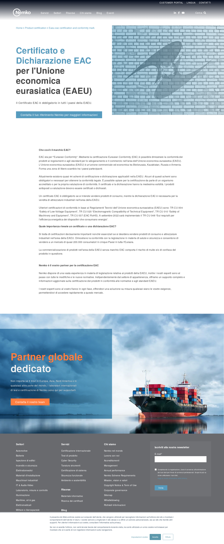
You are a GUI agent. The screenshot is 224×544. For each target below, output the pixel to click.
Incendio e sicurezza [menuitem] (26, 465)
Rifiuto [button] (168, 537)
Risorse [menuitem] (70, 13)
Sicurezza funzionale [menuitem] (72, 475)
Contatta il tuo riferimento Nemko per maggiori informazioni (59, 115)
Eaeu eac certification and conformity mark (71, 28)
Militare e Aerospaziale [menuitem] (28, 509)
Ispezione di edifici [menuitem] (25, 460)
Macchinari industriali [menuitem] (27, 480)
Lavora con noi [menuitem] (111, 455)
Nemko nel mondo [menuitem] (113, 450)
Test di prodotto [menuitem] (69, 455)
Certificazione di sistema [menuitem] (74, 470)
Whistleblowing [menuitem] (111, 500)
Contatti (205, 2)
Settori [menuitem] (57, 13)
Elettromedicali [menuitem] (23, 504)
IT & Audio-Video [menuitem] (24, 485)
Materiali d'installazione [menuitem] (28, 475)
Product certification (35, 28)
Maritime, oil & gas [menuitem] (25, 500)
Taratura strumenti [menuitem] (70, 465)
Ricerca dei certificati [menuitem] (72, 500)
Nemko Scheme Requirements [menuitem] (119, 475)
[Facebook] (179, 13)
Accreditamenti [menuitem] (111, 460)
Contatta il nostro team (30, 402)
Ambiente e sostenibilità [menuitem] (73, 480)
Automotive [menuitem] (22, 450)
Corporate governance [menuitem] (115, 490)
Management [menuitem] (111, 465)
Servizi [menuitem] (45, 13)
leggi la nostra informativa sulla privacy (172, 478)
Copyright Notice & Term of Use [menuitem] (120, 485)
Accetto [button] (155, 537)
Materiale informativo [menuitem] (72, 495)
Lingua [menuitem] (191, 2)
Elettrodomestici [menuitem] (24, 470)
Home (19, 28)
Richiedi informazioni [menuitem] (115, 504)
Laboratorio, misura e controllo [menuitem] (32, 490)
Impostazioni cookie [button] (139, 537)
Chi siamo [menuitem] (86, 13)
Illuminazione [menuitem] (23, 495)
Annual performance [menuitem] (114, 470)
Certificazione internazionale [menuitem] (76, 450)
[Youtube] (183, 13)
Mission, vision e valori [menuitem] (115, 480)
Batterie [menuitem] (20, 455)
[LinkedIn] (175, 13)
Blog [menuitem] (99, 13)
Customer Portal (171, 2)
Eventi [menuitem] (110, 13)
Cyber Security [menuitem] (68, 460)
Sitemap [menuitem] (108, 495)
